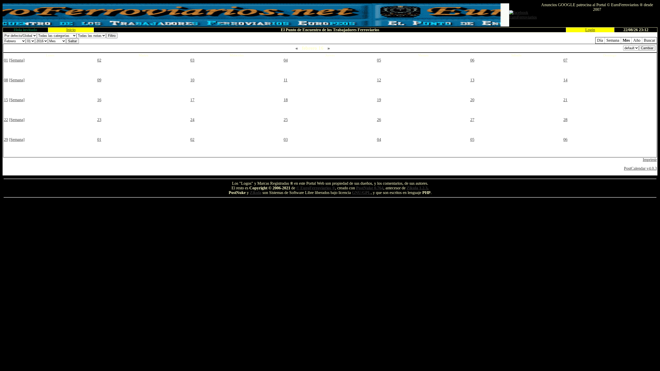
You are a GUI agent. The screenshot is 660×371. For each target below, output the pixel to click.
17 (192, 100)
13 (472, 80)
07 (565, 60)
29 (6, 139)
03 (192, 60)
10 (192, 80)
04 (286, 60)
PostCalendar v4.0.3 (640, 168)
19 (379, 100)
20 (472, 100)
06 (472, 60)
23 (99, 119)
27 (472, 119)
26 (379, 119)
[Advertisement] (597, 19)
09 (99, 80)
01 (6, 60)
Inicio (71, 30)
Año (636, 40)
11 (285, 80)
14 (565, 80)
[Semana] (16, 60)
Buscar (649, 40)
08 (6, 80)
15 (6, 100)
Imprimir (650, 159)
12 (379, 80)
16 (99, 100)
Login (590, 30)
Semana (612, 40)
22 (6, 119)
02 (99, 60)
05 (379, 60)
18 (286, 100)
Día (600, 40)
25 (286, 119)
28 (565, 119)
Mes (626, 40)
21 (565, 100)
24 (192, 119)
